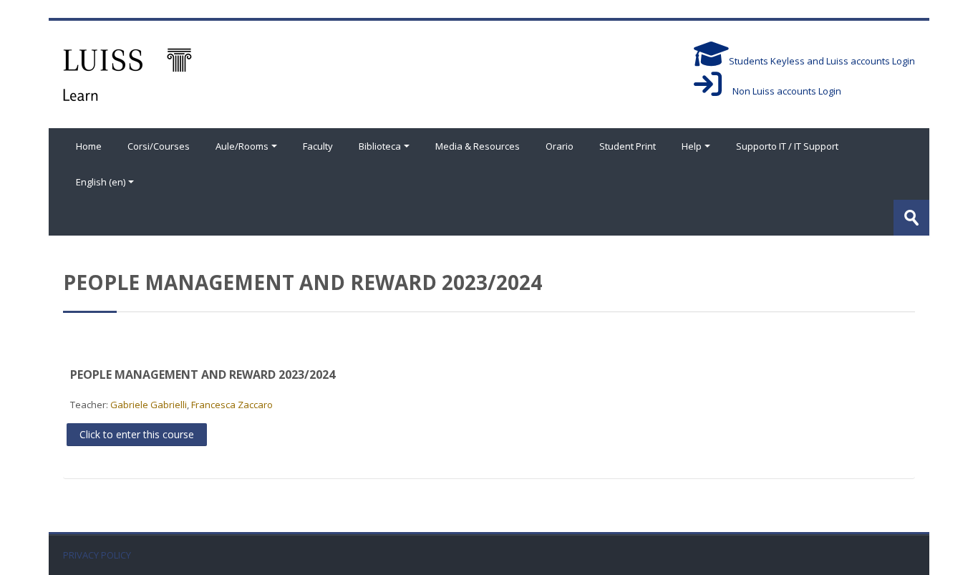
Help (692, 146)
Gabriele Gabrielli (148, 404)
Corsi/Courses (158, 146)
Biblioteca (380, 146)
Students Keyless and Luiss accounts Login (822, 60)
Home (89, 146)
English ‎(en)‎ (100, 181)
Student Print (627, 146)
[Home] (127, 73)
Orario (559, 146)
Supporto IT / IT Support (787, 146)
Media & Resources (477, 146)
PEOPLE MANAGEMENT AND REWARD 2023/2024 (202, 374)
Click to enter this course (136, 434)
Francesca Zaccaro (232, 404)
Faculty (318, 146)
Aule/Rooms (242, 146)
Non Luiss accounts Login (781, 90)
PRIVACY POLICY (97, 555)
